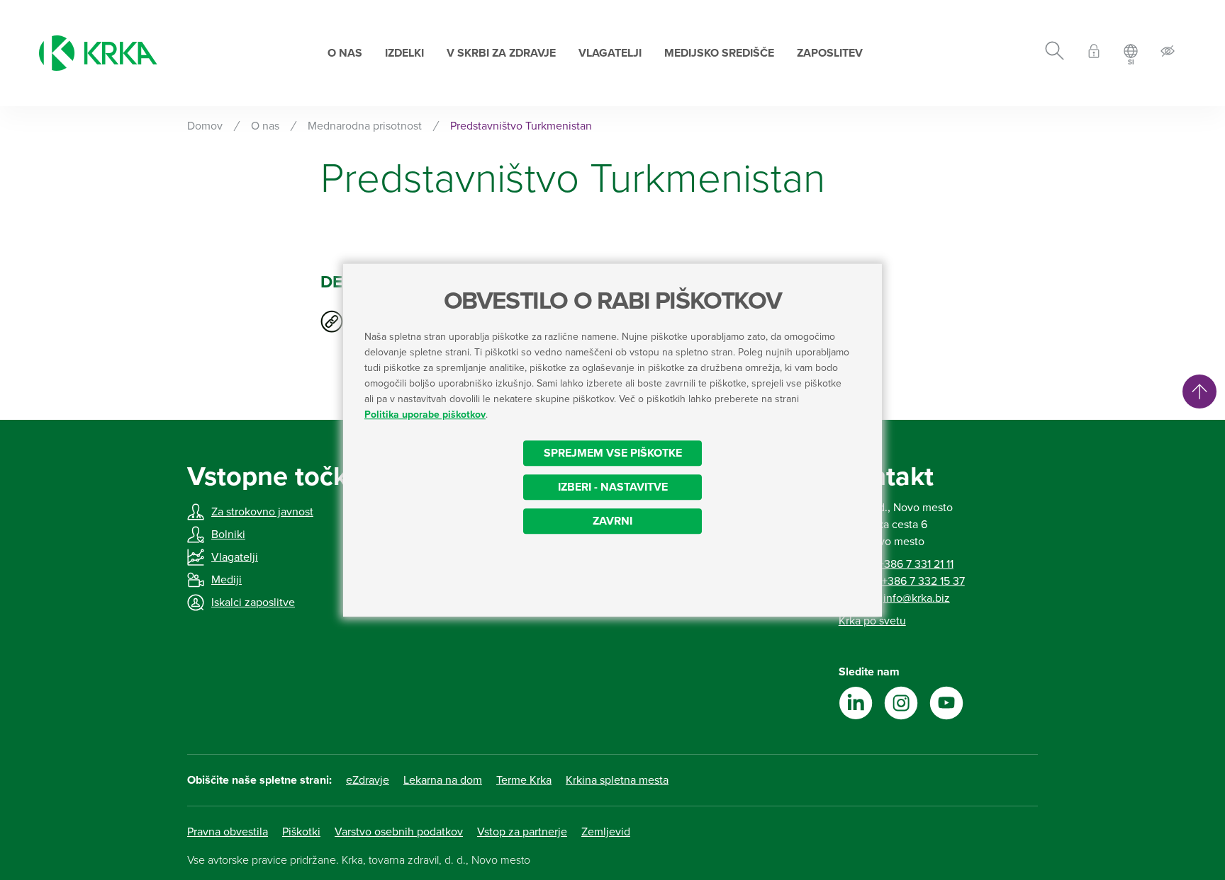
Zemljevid (605, 832)
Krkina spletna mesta (617, 780)
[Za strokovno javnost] (1094, 53)
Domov (205, 126)
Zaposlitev (830, 53)
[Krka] (98, 53)
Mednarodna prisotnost (365, 126)
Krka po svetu (872, 621)
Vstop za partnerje (522, 832)
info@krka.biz (916, 598)
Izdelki (404, 53)
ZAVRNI (612, 521)
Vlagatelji (610, 53)
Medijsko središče (719, 53)
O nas (345, 53)
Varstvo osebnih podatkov (399, 832)
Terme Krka (524, 780)
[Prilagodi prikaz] (1167, 53)
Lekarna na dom (442, 780)
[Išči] (1054, 53)
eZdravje (367, 780)
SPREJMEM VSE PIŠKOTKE (613, 453)
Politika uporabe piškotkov (425, 414)
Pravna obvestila (227, 832)
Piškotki (301, 832)
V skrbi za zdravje (501, 53)
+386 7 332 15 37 (923, 581)
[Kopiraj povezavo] (331, 321)
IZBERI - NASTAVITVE (613, 487)
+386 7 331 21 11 (915, 564)
